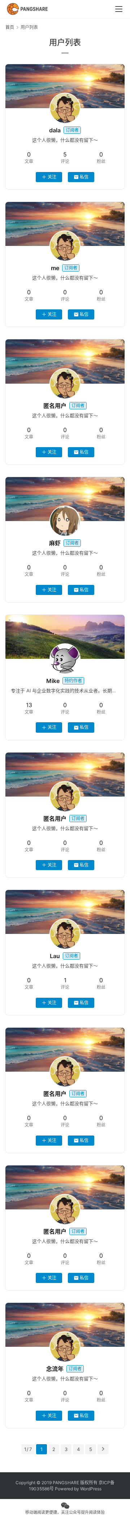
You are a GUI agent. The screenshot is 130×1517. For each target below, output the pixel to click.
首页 (9, 27)
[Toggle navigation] (118, 9)
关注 (52, 177)
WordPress (90, 1488)
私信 (84, 177)
